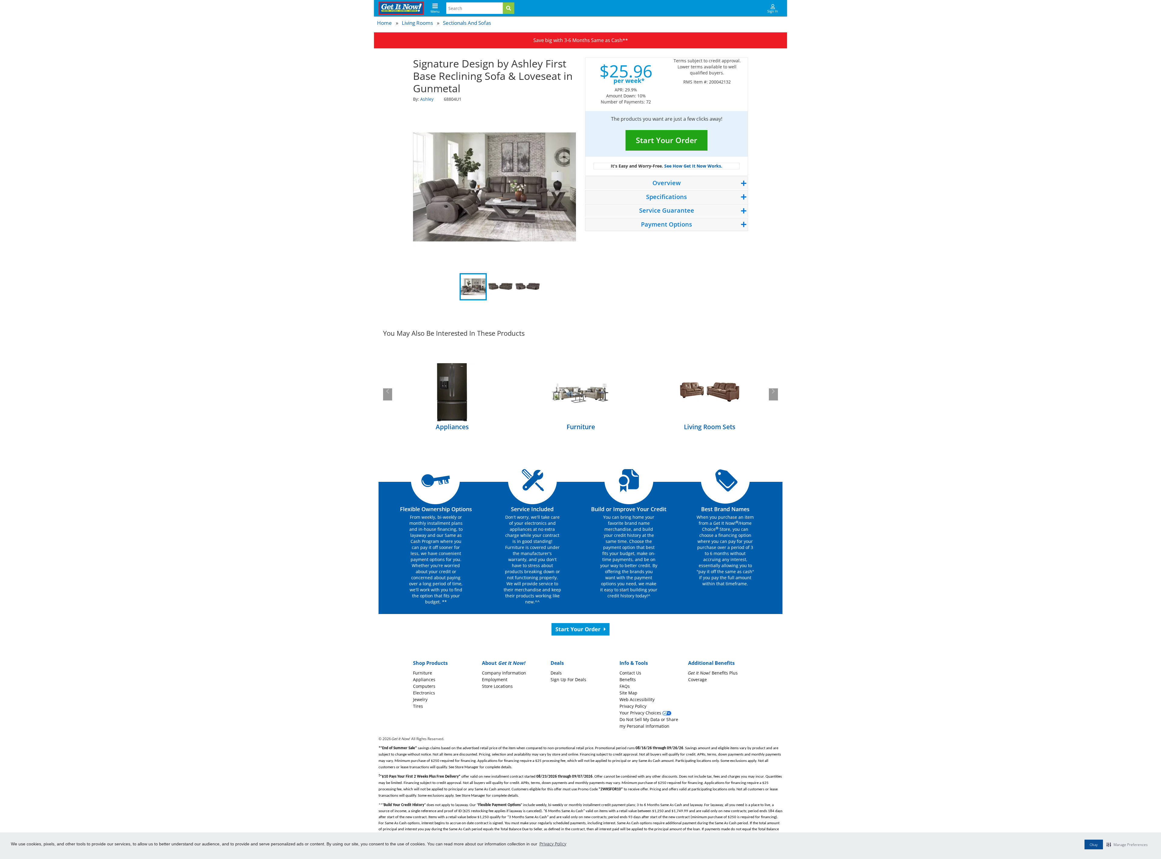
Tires (418, 706)
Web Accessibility (637, 699)
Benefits (628, 679)
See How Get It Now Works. (693, 166)
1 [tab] (473, 286)
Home (384, 22)
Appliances (424, 679)
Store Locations (497, 686)
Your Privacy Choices (641, 713)
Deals (556, 673)
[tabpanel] (494, 187)
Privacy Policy (552, 844)
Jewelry (420, 699)
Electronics (424, 693)
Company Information (504, 673)
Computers (424, 686)
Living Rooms (417, 22)
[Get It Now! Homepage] (401, 8)
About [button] (503, 663)
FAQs (625, 686)
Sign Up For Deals (568, 679)
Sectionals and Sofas (467, 22)
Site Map (628, 693)
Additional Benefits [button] (711, 663)
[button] (1127, 844)
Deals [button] (557, 663)
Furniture (422, 673)
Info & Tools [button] (634, 663)
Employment (494, 679)
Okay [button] (1094, 844)
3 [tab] (527, 286)
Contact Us (630, 673)
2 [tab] (500, 286)
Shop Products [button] (430, 663)
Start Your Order (666, 140)
